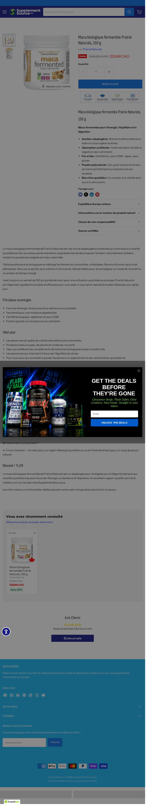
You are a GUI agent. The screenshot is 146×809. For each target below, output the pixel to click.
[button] (12, 803)
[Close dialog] (138, 370)
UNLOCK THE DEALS (114, 422)
